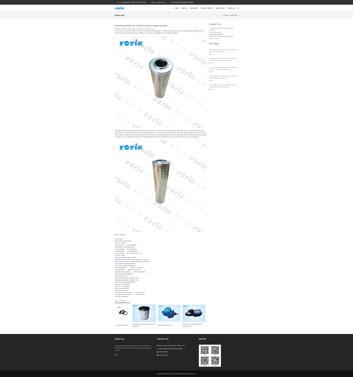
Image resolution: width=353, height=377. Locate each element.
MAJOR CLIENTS (220, 8)
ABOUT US (184, 8)
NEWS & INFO (194, 8)
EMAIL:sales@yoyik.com (216, 34)
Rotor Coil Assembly (122, 325)
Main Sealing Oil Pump (165, 325)
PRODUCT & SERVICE (207, 8)
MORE (116, 354)
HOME (176, 8)
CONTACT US (231, 8)
